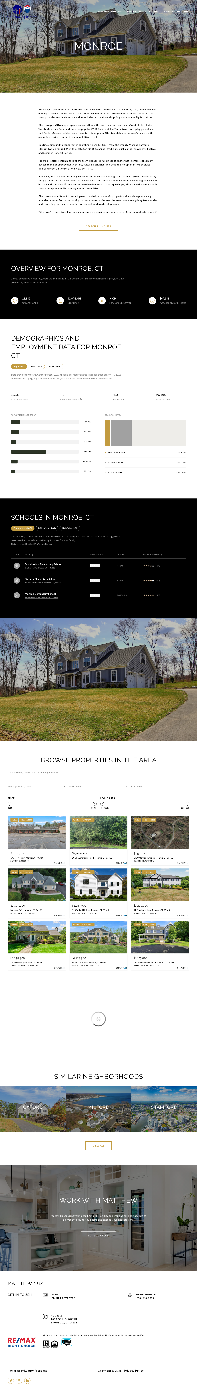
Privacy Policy (134, 1370)
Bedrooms (136, 786)
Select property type (19, 786)
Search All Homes (98, 226)
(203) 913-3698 (144, 1298)
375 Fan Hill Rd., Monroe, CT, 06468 (40, 568)
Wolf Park (97, 129)
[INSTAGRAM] (19, 1381)
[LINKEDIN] (27, 1381)
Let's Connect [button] (98, 1235)
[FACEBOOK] (11, 1381)
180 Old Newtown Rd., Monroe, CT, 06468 (42, 582)
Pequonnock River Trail (83, 136)
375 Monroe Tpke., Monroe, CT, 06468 (41, 597)
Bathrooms (75, 786)
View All (98, 1145)
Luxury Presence (35, 1370)
